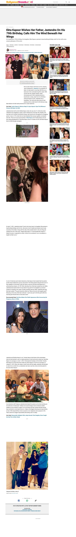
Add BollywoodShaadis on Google (28, 83)
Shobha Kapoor (26, 44)
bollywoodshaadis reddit (24, 510)
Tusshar (17, 493)
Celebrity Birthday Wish (10, 46)
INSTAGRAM (22, 52)
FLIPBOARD (13, 52)
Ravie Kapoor (32, 44)
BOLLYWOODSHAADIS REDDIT (29, 52)
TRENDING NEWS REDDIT (38, 52)
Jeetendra (16, 44)
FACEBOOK (17, 52)
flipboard (25, 509)
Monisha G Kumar (13, 49)
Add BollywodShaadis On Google (28, 7)
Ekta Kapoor (11, 44)
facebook (29, 509)
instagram (16, 510)
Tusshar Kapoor (21, 44)
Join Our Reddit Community (51, 7)
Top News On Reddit (40, 7)
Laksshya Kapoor (38, 44)
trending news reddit (36, 510)
